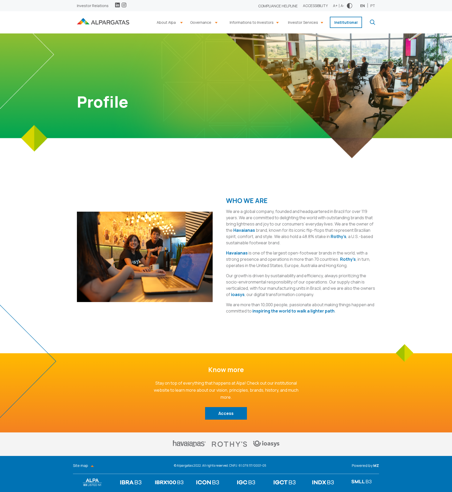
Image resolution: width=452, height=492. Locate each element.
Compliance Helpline (278, 5)
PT (372, 5)
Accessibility (315, 5)
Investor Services (303, 22)
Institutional (346, 22)
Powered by (365, 465)
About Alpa (166, 22)
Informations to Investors (252, 22)
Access (226, 413)
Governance (200, 22)
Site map (80, 465)
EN (362, 5)
